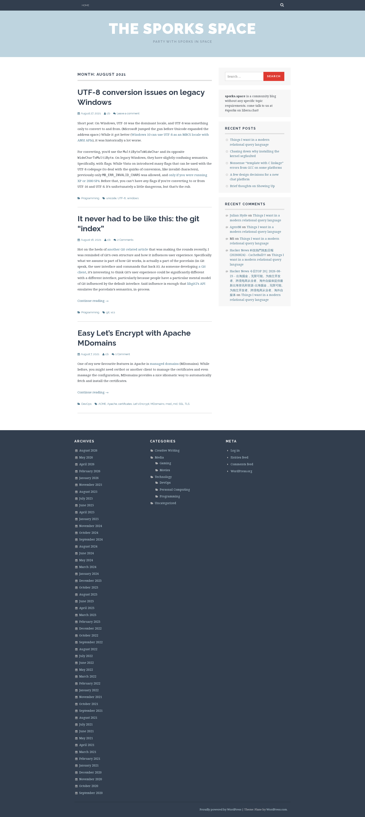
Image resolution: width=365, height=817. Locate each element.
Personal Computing (175, 489)
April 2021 (86, 745)
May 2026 (86, 457)
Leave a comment (128, 113)
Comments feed (242, 464)
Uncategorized (165, 503)
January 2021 (89, 765)
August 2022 (88, 649)
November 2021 (90, 697)
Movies (165, 470)
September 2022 (91, 642)
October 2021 (88, 704)
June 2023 (86, 601)
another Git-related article (127, 249)
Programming (90, 198)
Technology (163, 477)
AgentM (235, 227)
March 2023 (87, 615)
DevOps (86, 403)
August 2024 (88, 546)
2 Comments (125, 239)
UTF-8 (122, 198)
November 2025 (90, 485)
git (107, 312)
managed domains (164, 363)
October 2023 (88, 587)
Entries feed (239, 457)
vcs (113, 312)
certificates (125, 403)
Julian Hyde (238, 215)
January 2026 (89, 478)
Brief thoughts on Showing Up (252, 186)
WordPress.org (241, 471)
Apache (112, 403)
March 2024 (87, 567)
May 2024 (86, 560)
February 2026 (89, 471)
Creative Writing (167, 450)
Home (85, 5)
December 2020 (90, 772)
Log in (235, 450)
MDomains (157, 403)
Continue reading (93, 300)
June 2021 (86, 731)
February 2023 (89, 622)
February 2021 (89, 759)
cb (108, 113)
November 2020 (90, 779)
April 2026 (86, 464)
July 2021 (86, 724)
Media (159, 457)
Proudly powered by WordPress (220, 809)
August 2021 (88, 718)
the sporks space (182, 28)
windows (133, 198)
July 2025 (86, 498)
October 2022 (88, 635)
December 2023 (90, 581)
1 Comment (122, 354)
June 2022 (86, 663)
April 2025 (86, 512)
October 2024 (88, 533)
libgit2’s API (196, 283)
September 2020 (91, 793)
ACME (102, 403)
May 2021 (86, 738)
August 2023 (88, 594)
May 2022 (86, 670)
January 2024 (89, 574)
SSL (181, 403)
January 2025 (89, 519)
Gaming (165, 463)
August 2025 (88, 492)
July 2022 (86, 656)
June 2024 (86, 553)
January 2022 (89, 690)
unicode (111, 198)
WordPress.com (276, 809)
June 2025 (86, 505)
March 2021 (87, 752)
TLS (187, 403)
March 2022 (87, 676)
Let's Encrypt (141, 403)
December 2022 (90, 628)
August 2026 (88, 450)
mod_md (171, 403)
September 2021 (91, 711)
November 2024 (90, 526)
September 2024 (91, 539)
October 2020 (88, 786)
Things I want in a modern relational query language (257, 259)
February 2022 (89, 683)
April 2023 (86, 608)
